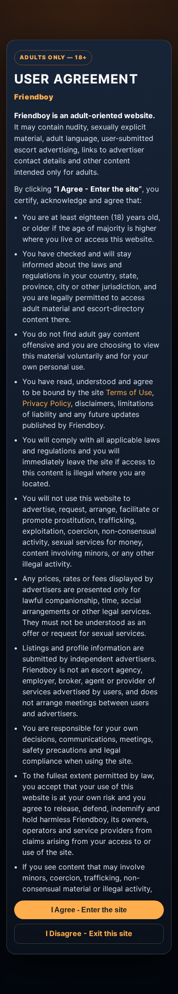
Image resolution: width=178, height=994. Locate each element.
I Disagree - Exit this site (89, 933)
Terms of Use (129, 392)
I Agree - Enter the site (89, 910)
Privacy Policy (46, 403)
